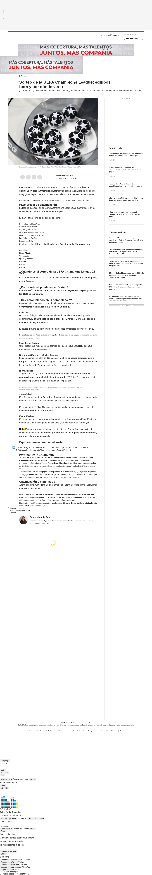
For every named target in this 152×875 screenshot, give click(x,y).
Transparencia (92, 731)
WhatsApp (39, 177)
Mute (3, 770)
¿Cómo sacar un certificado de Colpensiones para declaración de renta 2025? (125, 170)
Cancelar (12, 851)
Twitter (28, 177)
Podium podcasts (70, 743)
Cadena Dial (89, 740)
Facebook (22, 177)
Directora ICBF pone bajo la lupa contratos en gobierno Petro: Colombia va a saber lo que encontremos (126, 240)
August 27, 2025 (64, 450)
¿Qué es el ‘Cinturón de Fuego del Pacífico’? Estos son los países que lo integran (124, 214)
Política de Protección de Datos (44, 731)
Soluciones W (103, 731)
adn (110, 736)
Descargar (4, 872)
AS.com (102, 736)
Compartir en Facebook (11, 860)
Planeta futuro (108, 740)
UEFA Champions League (19, 510)
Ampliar (93, 102)
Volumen (4, 773)
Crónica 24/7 (5, 809)
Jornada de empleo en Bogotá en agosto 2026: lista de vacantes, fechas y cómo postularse (125, 287)
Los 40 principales (58, 736)
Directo (32, 780)
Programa (115, 35)
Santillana (70, 736)
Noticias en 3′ (6, 780)
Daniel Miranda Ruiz (64, 176)
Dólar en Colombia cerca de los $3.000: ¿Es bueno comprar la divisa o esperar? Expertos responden (126, 275)
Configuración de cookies (77, 731)
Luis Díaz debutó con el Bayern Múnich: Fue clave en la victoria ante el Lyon (59, 200)
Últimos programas (21, 780)
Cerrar (3, 831)
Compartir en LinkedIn (10, 865)
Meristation (113, 743)
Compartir (32, 819)
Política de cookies (62, 731)
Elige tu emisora (132, 38)
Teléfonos (114, 731)
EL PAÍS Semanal (98, 740)
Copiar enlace (7, 869)
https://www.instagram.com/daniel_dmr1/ (75, 176)
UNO (64, 740)
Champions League (16, 508)
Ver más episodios (8, 819)
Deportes (24, 76)
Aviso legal (29, 731)
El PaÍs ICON (80, 743)
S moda (90, 743)
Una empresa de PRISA (27, 739)
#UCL (59, 447)
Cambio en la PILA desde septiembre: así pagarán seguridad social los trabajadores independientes (126, 263)
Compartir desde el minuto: (14, 874)
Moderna (59, 743)
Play (3, 775)
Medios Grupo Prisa (27, 744)
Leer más (45, 523)
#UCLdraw (49, 447)
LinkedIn (34, 177)
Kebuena (118, 740)
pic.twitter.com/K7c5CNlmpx (75, 447)
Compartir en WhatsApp (11, 867)
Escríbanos (123, 731)
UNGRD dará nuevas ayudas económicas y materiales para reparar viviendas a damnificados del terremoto (126, 252)
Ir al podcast (22, 819)
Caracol (119, 736)
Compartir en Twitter (9, 862)
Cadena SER (94, 736)
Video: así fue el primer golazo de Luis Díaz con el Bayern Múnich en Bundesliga (66, 335)
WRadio (76, 37)
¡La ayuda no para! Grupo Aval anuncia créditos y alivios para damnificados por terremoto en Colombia (125, 299)
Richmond (47, 743)
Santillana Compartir (82, 736)
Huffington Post (51, 740)
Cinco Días (81, 740)
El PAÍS (48, 736)
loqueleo (101, 743)
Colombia (12, 513)
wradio (71, 740)
